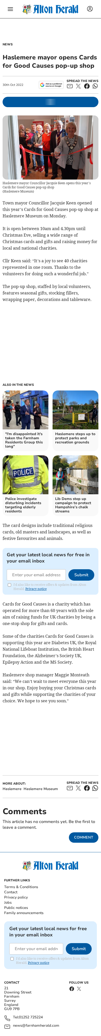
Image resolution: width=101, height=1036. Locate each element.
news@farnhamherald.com (36, 1026)
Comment (83, 837)
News (8, 44)
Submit (81, 575)
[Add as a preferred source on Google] (51, 85)
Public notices (16, 907)
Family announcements (24, 912)
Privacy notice (36, 589)
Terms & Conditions (21, 886)
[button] (10, 9)
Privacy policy (16, 897)
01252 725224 (31, 1017)
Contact (10, 892)
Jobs (8, 902)
